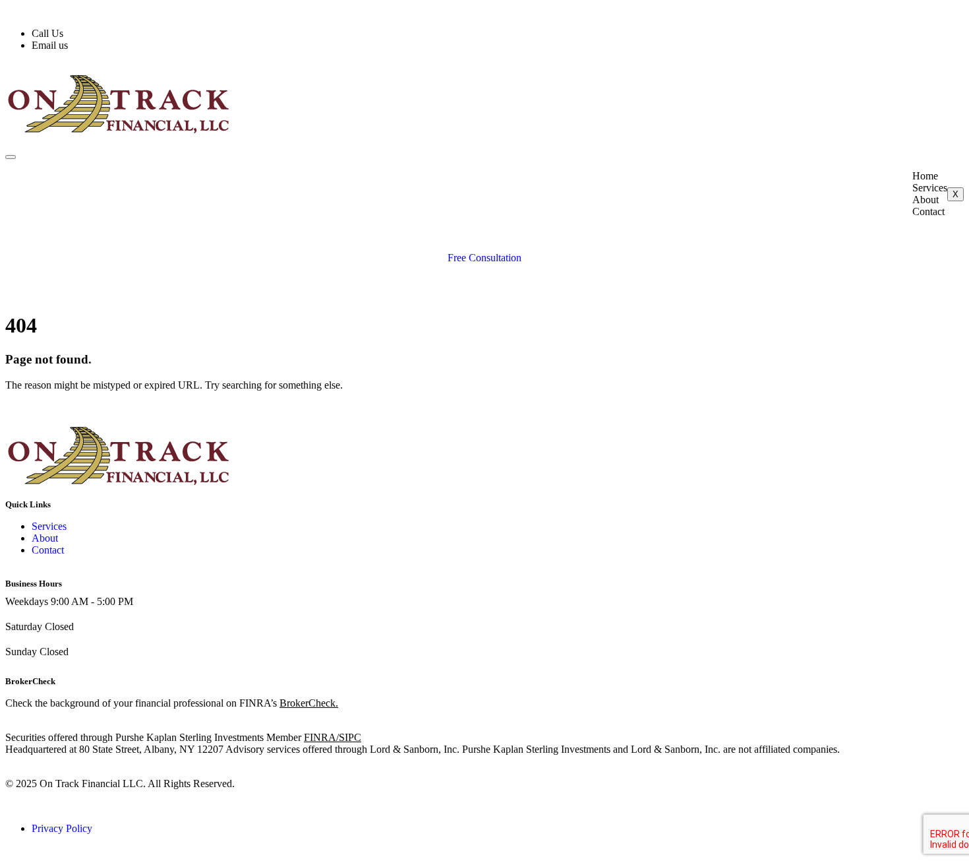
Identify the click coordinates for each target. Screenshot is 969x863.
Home (925, 175)
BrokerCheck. (308, 703)
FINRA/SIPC (332, 737)
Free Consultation (484, 257)
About (925, 199)
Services (929, 187)
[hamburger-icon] (10, 157)
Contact (928, 211)
